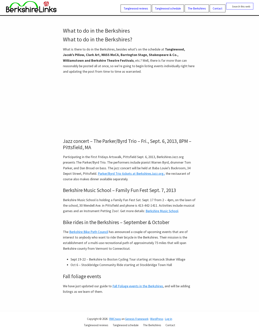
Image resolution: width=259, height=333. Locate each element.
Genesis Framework (136, 319)
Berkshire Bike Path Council (88, 232)
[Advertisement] (129, 106)
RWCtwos (115, 319)
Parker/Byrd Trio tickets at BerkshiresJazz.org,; (131, 173)
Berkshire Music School (162, 211)
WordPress (156, 319)
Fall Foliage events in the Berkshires (137, 286)
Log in (168, 319)
